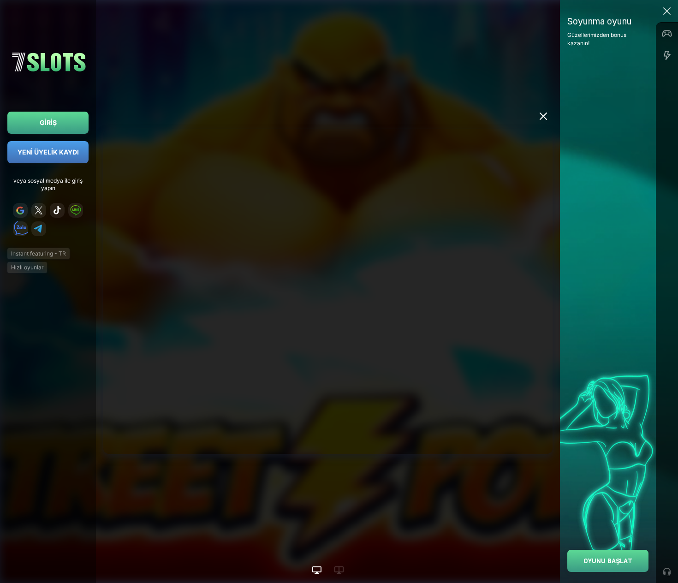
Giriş (48, 122)
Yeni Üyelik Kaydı (48, 152)
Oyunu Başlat (607, 561)
